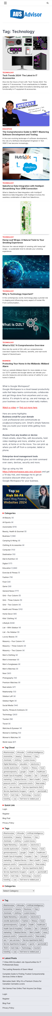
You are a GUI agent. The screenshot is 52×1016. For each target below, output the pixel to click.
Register (6, 814)
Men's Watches (9, 669)
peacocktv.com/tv (26, 783)
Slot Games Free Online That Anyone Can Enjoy (22, 988)
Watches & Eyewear (11, 728)
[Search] (47, 3)
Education (7, 129)
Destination (7, 554)
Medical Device (20, 779)
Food (5, 582)
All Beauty (7, 518)
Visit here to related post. (29, 799)
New (4, 673)
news (45, 779)
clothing (18, 760)
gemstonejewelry (10, 772)
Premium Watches (10, 682)
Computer (7, 550)
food (42, 768)
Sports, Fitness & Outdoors (14, 710)
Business (6, 361)
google (23, 772)
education (24, 764)
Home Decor (8, 614)
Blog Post (6, 818)
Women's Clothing (10, 733)
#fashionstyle (9, 752)
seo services (15, 787)
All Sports (6, 522)
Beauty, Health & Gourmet (13, 531)
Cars (36, 756)
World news (7, 742)
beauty (18, 756)
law (36, 776)
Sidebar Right (8, 701)
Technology (8, 72)
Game (5, 586)
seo (5, 787)
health (31, 772)
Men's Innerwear (9, 659)
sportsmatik (42, 791)
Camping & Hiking (10, 540)
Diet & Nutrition (9, 559)
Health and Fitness (10, 609)
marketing (7, 779)
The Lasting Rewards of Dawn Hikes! (18, 969)
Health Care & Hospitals (13, 776)
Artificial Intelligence (35, 752)
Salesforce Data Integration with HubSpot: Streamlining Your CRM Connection (23, 187)
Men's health (35, 779)
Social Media (8, 705)
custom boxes (29, 760)
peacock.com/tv (10, 783)
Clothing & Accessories (12, 545)
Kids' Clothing (8, 618)
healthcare (41, 772)
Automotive (8, 756)
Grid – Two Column (10, 605)
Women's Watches (10, 737)
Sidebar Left (8, 696)
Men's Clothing (9, 655)
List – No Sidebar (10, 632)
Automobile (7, 527)
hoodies (28, 776)
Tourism (6, 719)
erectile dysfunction (11, 768)
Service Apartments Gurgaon (15, 791)
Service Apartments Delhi (33, 787)
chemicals (7, 760)
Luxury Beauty (9, 637)
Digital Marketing (10, 764)
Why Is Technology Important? (18, 294)
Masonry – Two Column (12, 650)
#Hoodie (20, 752)
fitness (34, 768)
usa (15, 799)
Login (5, 809)
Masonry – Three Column (13, 646)
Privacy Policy (8, 823)
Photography (8, 678)
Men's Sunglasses (10, 664)
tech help (15, 795)
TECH (6, 795)
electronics (35, 764)
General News (8, 591)
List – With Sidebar (10, 627)
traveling (7, 799)
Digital (5, 563)
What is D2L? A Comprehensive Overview (23, 345)
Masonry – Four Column (12, 641)
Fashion (6, 577)
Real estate (7, 687)
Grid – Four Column (10, 595)
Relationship (7, 692)
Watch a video (9, 407)
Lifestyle (6, 623)
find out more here (28, 407)
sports (31, 791)
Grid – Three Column (11, 600)
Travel (5, 724)
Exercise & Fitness (10, 573)
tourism (37, 795)
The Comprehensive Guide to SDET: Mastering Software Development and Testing (26, 133)
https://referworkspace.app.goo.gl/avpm (22, 471)
